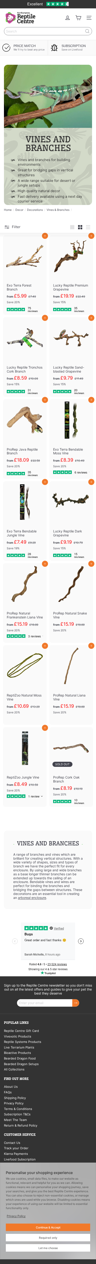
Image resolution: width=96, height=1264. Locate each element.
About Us (11, 1086)
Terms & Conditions (18, 1109)
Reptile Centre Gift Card (21, 1031)
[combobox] (48, 31)
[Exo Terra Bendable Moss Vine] (71, 439)
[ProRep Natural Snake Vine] (71, 603)
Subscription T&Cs (17, 1114)
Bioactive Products (17, 1053)
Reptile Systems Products (22, 1042)
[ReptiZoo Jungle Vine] (25, 765)
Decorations (35, 210)
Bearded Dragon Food (20, 1058)
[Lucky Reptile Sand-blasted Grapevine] (71, 357)
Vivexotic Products (17, 1036)
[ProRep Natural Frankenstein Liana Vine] (25, 603)
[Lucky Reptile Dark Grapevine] (71, 521)
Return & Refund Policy (20, 1125)
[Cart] (78, 18)
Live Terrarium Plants (19, 1047)
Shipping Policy (15, 1098)
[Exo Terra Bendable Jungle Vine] (25, 521)
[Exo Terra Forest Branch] (25, 275)
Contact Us (12, 1143)
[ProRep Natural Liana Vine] (71, 685)
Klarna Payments (16, 1154)
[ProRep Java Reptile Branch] (25, 439)
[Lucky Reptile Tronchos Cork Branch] (25, 357)
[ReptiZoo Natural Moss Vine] (25, 685)
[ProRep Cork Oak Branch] (71, 767)
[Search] (87, 31)
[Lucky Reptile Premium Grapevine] (71, 275)
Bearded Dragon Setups (21, 1064)
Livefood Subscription (20, 1159)
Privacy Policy (14, 1103)
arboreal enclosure (32, 898)
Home (8, 210)
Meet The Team (15, 1120)
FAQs (8, 1092)
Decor (19, 210)
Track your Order (16, 1148)
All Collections (14, 1069)
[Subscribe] (75, 1003)
